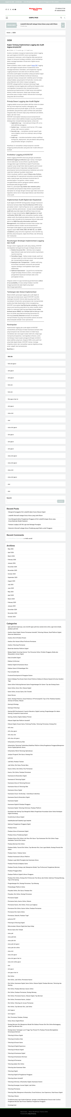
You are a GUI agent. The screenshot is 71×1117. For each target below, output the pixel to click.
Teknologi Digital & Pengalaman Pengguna (20, 1074)
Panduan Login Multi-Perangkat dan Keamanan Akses (23, 860)
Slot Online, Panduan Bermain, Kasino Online (20, 989)
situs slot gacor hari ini (14, 958)
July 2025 (10, 584)
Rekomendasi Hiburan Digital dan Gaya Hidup (21, 926)
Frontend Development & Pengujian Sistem (20, 675)
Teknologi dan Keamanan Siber (17, 1067)
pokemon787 (11, 919)
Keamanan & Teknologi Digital (16, 779)
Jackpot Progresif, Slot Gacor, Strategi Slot (20, 754)
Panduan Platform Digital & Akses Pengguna (20, 874)
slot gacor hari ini (13, 972)
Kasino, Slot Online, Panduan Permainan (19, 772)
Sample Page (33, 18)
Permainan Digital (13, 898)
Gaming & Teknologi (13, 708)
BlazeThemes (32, 1113)
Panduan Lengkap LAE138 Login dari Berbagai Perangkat (43, 2)
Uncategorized (12, 1105)
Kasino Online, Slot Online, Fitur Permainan (20, 769)
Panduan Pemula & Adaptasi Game (18, 863)
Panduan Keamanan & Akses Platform (19, 856)
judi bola (10, 758)
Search (9, 498)
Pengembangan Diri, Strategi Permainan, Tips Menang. (23, 883)
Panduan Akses (12, 828)
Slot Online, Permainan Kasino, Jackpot (19, 999)
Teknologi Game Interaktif (15, 1078)
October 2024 (12, 616)
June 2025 (11, 588)
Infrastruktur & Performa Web (16, 742)
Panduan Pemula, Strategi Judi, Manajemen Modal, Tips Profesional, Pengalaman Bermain (34, 867)
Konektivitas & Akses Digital (16, 817)
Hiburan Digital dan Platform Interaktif (19, 720)
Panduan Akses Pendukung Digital (18, 835)
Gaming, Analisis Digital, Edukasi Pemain (20, 717)
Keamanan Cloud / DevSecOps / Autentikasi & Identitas (24, 794)
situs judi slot (12, 940)
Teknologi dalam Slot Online (16, 1064)
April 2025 (11, 595)
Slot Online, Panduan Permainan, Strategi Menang (22, 992)
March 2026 (11, 556)
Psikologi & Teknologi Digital (16, 922)
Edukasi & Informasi (13, 661)
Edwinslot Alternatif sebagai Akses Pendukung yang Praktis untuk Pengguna (30, 528)
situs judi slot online (14, 947)
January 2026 (11, 563)
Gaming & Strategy (13, 704)
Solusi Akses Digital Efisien (16, 1021)
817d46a (11, 50)
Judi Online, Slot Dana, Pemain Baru (18, 765)
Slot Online (11, 976)
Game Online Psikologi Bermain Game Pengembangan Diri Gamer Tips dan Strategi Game (33, 684)
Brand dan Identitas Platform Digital (18, 648)
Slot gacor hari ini (13, 399)
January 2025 (11, 606)
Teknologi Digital (13, 1071)
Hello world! (28, 538)
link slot (10, 385)
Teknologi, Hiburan (13, 1096)
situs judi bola (12, 937)
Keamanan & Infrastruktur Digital (17, 776)
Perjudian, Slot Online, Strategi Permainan (20, 894)
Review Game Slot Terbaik (15, 930)
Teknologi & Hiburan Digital (16, 1049)
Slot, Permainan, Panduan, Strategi (18, 1017)
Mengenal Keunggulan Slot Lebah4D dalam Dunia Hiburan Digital (26, 512)
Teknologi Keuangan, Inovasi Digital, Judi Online (21, 1085)
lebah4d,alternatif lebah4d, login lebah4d (19, 820)
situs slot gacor (12, 427)
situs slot (10, 413)
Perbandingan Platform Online (16, 887)
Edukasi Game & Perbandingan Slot (18, 668)
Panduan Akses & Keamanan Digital (18, 831)
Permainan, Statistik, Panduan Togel (18, 915)
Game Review (12, 695)
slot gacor (11, 371)
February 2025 (12, 602)
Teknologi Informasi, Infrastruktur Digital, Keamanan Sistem (25, 1082)
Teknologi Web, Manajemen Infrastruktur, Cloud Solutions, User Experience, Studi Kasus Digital (35, 1092)
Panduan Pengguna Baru (15, 871)
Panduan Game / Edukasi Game (17, 853)
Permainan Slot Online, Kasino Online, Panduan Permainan (24, 908)
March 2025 (11, 599)
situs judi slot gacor (13, 944)
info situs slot (12, 734)
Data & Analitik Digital (14, 657)
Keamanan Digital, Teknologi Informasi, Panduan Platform (24, 808)
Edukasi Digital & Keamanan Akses (18, 664)
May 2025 (10, 592)
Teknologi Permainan (14, 1089)
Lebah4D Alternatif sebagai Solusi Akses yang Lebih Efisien (30, 24)
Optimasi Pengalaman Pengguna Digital (19, 824)
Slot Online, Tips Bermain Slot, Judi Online (20, 1006)
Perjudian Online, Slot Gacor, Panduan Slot (20, 890)
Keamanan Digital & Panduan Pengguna (19, 804)
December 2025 (12, 567)
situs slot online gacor (14, 962)
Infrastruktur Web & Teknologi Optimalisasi (20, 751)
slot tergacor (11, 1014)
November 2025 (12, 570)
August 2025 (11, 581)
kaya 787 (35, 65)
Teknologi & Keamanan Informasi (17, 1057)
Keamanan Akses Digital (15, 790)
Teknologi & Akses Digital (15, 1035)
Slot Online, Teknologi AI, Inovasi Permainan (20, 1003)
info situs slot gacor (14, 738)
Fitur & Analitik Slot (13, 672)
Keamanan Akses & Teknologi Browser (19, 783)
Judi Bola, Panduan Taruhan (16, 761)
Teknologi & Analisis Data (15, 1039)
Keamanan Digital (13, 801)
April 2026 (11, 552)
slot (9, 420)
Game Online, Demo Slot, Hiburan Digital (19, 688)
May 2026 (10, 549)
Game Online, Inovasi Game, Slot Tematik (20, 691)
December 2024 (12, 609)
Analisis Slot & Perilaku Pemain (17, 638)
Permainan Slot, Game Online (16, 912)
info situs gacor (12, 731)
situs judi (10, 933)
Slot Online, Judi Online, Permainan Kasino (20, 979)
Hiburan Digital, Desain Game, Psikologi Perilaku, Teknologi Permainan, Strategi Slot (32, 724)
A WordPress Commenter (15, 538)
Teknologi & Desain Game (15, 1042)
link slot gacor (12, 363)
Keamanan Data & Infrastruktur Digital (19, 797)
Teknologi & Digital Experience (16, 1046)
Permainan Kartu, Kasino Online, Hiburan (19, 901)
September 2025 (12, 577)
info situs (10, 727)
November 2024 (12, 613)
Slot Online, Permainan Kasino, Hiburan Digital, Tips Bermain (25, 996)
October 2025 (12, 574)
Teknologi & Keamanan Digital (16, 1053)
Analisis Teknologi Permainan (16, 645)
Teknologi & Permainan (14, 1060)
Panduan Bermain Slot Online (16, 844)
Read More (10, 349)
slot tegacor (11, 1010)
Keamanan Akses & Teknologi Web (18, 786)
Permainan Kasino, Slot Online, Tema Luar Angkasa (22, 905)
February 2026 (12, 559)
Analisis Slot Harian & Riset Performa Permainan (22, 641)
